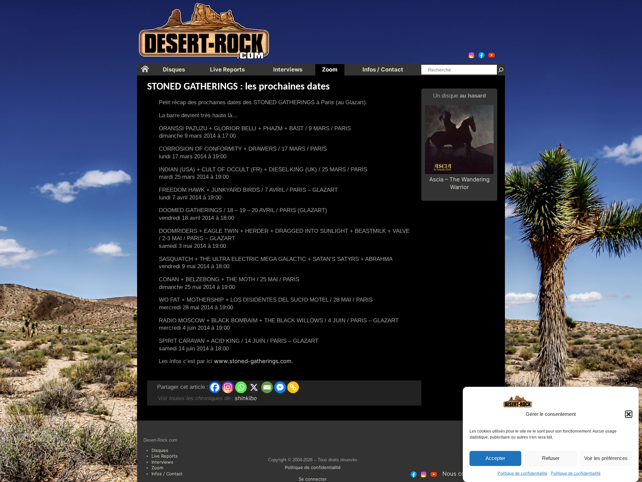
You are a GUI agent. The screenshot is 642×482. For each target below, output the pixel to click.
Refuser (550, 458)
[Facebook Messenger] (280, 387)
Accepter (495, 458)
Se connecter (313, 479)
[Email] (267, 387)
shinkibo (246, 398)
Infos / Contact (167, 473)
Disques (159, 450)
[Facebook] (215, 387)
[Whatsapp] (241, 387)
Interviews (162, 462)
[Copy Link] (293, 387)
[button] (628, 414)
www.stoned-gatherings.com (253, 361)
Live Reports (164, 456)
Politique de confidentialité (522, 473)
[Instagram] (228, 387)
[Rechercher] (501, 69)
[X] (254, 387)
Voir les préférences (606, 458)
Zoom (157, 467)
